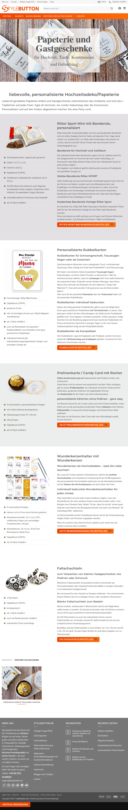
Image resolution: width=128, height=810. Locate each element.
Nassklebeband (33, 16)
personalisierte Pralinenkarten (111, 750)
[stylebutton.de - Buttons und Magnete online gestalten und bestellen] (20, 8)
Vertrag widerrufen (15, 804)
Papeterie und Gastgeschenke (57, 16)
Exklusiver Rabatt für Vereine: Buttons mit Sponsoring (81, 733)
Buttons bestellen (105, 731)
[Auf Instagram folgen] (9, 785)
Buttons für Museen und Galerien (82, 750)
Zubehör (80, 16)
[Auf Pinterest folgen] (18, 785)
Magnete (19, 16)
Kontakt (14, 2)
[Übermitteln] (112, 9)
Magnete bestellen (106, 741)
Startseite (7, 660)
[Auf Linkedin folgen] (22, 785)
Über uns (5, 2)
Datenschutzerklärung (43, 765)
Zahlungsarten (40, 736)
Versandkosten (40, 741)
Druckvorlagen (42, 2)
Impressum (39, 769)
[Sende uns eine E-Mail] (13, 785)
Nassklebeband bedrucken (110, 745)
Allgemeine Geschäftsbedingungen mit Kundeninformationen (46, 756)
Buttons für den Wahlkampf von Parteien (83, 758)
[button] (119, 9)
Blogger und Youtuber (43, 774)
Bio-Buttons (103, 736)
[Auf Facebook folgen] (4, 785)
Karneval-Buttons (80, 742)
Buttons (7, 16)
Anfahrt (37, 779)
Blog (52, 2)
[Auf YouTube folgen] (27, 785)
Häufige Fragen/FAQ (27, 2)
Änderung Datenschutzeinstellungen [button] (44, 799)
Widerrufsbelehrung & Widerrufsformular (43, 747)
